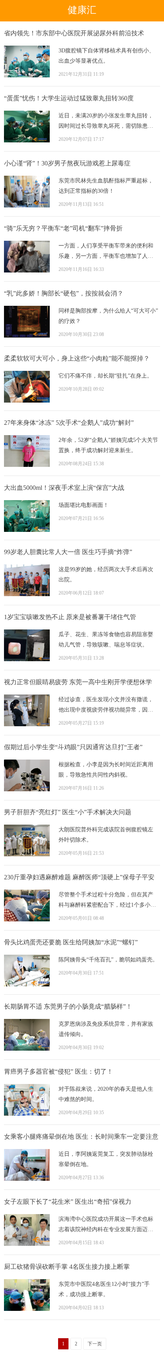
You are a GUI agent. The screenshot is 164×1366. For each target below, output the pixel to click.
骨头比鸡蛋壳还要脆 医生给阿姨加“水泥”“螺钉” (71, 942)
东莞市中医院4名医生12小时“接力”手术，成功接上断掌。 (104, 1289)
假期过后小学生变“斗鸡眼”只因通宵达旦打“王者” (73, 747)
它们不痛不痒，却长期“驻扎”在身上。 (105, 376)
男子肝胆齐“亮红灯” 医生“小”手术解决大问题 (67, 812)
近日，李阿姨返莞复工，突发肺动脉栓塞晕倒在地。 (106, 1159)
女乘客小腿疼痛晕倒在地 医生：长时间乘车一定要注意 (81, 1136)
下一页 (95, 1344)
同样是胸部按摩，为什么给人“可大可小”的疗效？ (108, 316)
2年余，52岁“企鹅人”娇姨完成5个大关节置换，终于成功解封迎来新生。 (108, 445)
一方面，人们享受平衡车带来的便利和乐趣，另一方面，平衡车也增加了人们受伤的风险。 (106, 252)
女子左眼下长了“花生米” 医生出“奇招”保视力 (67, 1201)
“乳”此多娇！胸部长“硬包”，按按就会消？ (63, 293)
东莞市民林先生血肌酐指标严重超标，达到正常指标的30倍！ (106, 186)
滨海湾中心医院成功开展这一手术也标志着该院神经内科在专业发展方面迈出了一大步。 (106, 1225)
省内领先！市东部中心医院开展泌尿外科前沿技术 (74, 33)
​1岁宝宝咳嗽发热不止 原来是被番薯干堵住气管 (70, 617)
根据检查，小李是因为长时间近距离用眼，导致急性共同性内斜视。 (106, 770)
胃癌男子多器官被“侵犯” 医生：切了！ (58, 1071)
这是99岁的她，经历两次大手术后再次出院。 (106, 574)
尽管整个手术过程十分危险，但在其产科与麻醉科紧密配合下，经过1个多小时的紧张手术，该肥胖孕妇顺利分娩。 (107, 901)
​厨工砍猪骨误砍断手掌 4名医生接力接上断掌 (67, 1266)
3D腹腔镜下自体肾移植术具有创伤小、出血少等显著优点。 (106, 56)
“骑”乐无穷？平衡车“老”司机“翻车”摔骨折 (63, 228)
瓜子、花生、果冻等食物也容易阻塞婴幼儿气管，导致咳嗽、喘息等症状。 (106, 639)
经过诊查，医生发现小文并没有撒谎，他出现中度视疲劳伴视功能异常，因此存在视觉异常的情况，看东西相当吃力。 (106, 705)
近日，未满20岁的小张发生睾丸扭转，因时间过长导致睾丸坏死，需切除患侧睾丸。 (106, 122)
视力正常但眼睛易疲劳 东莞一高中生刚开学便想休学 (78, 682)
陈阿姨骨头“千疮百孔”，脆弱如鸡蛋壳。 (108, 960)
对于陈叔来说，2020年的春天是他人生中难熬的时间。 (106, 1094)
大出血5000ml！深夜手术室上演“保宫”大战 (64, 487)
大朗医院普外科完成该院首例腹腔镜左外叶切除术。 (106, 835)
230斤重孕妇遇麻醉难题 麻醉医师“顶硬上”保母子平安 (79, 877)
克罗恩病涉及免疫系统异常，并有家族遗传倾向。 (106, 1029)
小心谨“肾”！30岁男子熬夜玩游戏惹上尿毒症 (67, 163)
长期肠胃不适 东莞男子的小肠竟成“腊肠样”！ (68, 1006)
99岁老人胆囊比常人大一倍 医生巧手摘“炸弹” (68, 552)
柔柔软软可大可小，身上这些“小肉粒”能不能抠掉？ (77, 358)
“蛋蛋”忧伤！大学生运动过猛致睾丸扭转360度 (69, 98)
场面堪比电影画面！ (84, 505)
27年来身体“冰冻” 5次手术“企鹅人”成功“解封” (69, 422)
